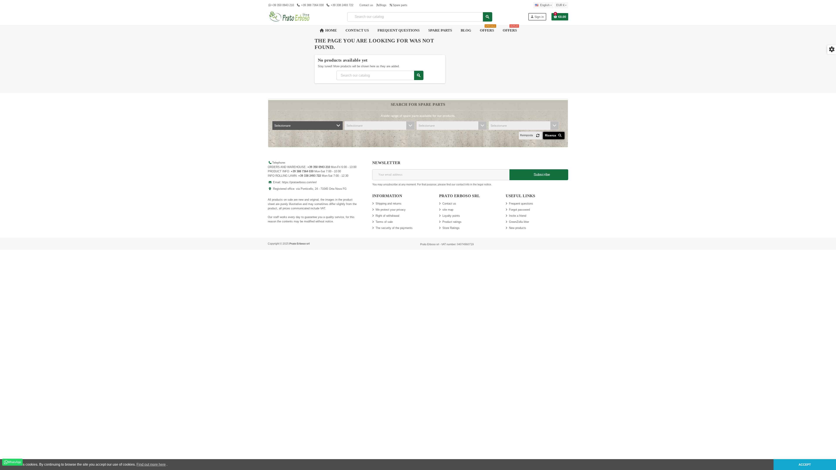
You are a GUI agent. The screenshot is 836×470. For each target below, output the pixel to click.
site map (447, 209)
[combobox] (419, 17)
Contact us (366, 5)
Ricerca (551, 135)
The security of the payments (394, 228)
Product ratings (452, 221)
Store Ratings (451, 228)
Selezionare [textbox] (282, 125)
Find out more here (151, 464)
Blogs (382, 5)
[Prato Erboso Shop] (289, 16)
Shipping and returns (388, 203)
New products (517, 228)
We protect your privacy (391, 209)
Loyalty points (451, 215)
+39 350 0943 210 (282, 5)
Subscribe (541, 175)
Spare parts (400, 5)
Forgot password (519, 209)
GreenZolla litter (519, 221)
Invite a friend (517, 215)
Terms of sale (384, 221)
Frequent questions (521, 203)
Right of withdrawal (387, 215)
